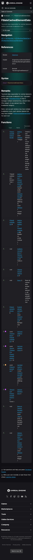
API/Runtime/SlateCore (22, 38)
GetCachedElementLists (19, 348)
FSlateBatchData (14, 98)
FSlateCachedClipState (12, 309)
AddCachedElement (19, 176)
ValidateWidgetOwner (19, 435)
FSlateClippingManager (19, 195)
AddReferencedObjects (19, 251)
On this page (6, 30)
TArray (11, 348)
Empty (19, 280)
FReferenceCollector (19, 257)
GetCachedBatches (19, 333)
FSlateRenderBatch (12, 222)
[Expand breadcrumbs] (12, 15)
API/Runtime (9, 38)
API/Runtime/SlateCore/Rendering (12, 40)
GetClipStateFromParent (19, 367)
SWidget (19, 137)
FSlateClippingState (19, 319)
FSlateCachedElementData (21, 113)
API (2, 38)
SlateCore (15, 55)
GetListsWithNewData (19, 391)
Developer (7, 15)
